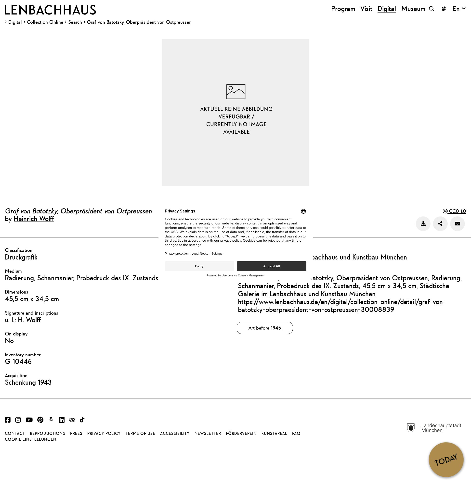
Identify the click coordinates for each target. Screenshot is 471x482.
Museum (413, 8)
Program (343, 8)
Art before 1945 (265, 328)
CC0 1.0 (456, 211)
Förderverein (241, 433)
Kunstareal (274, 433)
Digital (15, 22)
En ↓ (459, 8)
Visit (366, 8)
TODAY (446, 459)
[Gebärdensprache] (443, 8)
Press (76, 433)
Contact (15, 433)
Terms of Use (140, 433)
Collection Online (45, 22)
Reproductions (47, 433)
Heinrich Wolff (34, 218)
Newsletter (208, 433)
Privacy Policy (104, 433)
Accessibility (175, 433)
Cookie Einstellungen (30, 439)
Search (75, 22)
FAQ (296, 433)
